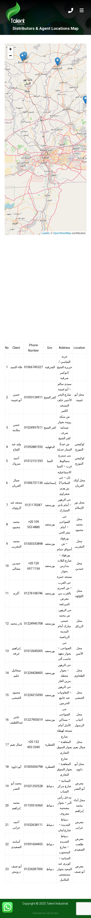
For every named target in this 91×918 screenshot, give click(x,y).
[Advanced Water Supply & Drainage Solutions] (15, 13)
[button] (85, 99)
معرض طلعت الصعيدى (79, 844)
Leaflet (45, 233)
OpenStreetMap (62, 233)
